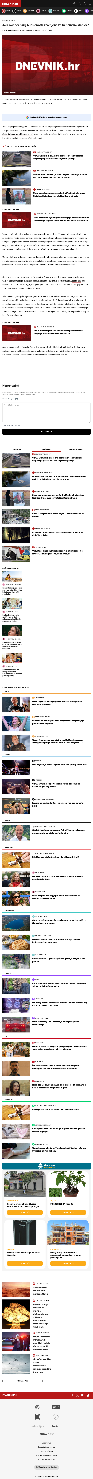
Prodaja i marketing (46, 1447)
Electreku (76, 281)
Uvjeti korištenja (46, 1451)
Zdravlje (69, 11)
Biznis (80, 11)
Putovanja (56, 11)
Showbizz (31, 11)
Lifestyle (43, 11)
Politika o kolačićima (46, 1459)
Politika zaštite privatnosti (46, 1455)
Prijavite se (46, 431)
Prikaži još (22, 1381)
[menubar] (84, 3)
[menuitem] (84, 3)
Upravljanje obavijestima (47, 1467)
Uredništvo (46, 1443)
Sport (18, 11)
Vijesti (8, 11)
